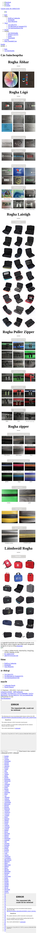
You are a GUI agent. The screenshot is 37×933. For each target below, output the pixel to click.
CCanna (6, 39)
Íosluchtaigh (11, 38)
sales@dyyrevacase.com (11, 655)
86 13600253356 (9, 654)
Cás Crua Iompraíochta (26, 695)
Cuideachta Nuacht (9, 685)
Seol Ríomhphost (6, 698)
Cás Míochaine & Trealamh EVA (17, 26)
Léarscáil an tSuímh (6, 692)
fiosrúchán (20, 646)
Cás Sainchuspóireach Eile (15, 28)
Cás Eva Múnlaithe (22, 693)
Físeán (10, 36)
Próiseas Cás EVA (13, 34)
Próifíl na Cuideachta (14, 18)
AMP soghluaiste (18, 692)
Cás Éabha (4, 693)
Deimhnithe (11, 20)
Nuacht (6, 29)
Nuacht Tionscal (9, 687)
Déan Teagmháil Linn (10, 41)
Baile (5, 15)
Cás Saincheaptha (13, 33)
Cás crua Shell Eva (13, 695)
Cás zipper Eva (12, 693)
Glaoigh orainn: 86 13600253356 (10, 8)
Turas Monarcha (12, 21)
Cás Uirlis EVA (12, 25)
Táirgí (6, 23)
